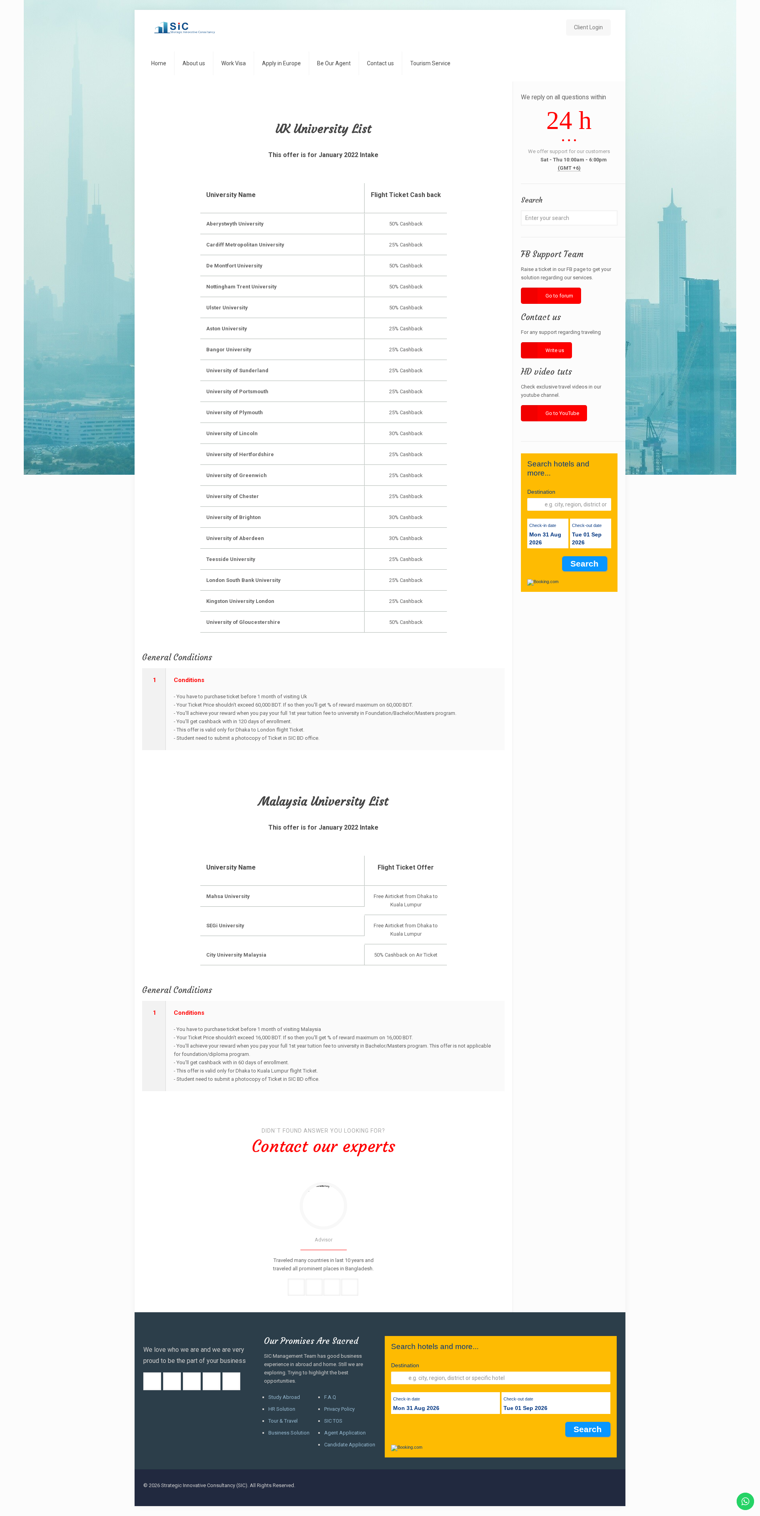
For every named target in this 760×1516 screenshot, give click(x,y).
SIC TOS (333, 1421)
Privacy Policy (339, 1409)
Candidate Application (349, 1445)
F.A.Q (330, 1397)
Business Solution (289, 1433)
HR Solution (281, 1409)
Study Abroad (284, 1397)
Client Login (588, 27)
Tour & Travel (283, 1421)
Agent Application (345, 1433)
